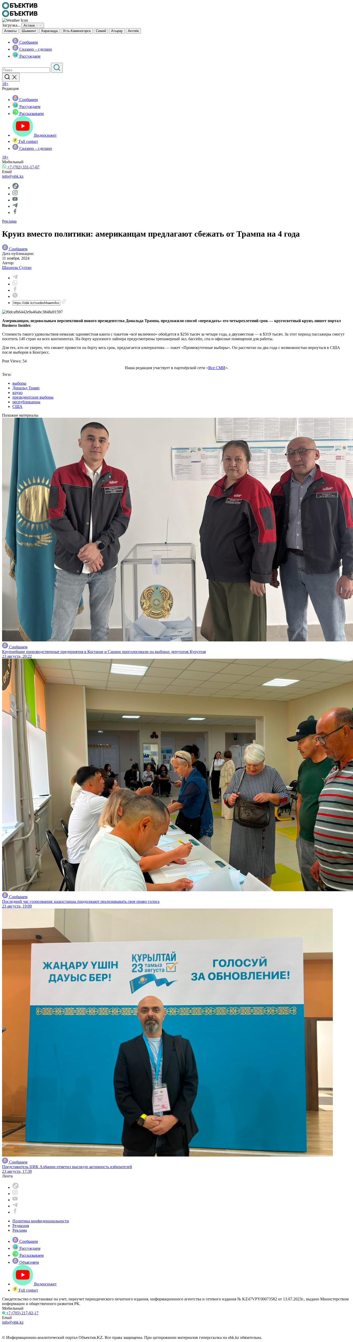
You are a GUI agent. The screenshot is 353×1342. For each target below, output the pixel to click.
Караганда (49, 31)
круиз (17, 392)
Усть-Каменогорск (77, 31)
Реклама (9, 221)
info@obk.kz (13, 176)
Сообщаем (28, 42)
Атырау (117, 31)
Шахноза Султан (17, 267)
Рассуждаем (29, 56)
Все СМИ (216, 368)
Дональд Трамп (26, 388)
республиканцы (26, 402)
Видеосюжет (45, 135)
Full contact (28, 141)
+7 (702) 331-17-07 (23, 167)
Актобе (133, 31)
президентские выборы (32, 397)
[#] (19, 7)
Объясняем (28, 1262)
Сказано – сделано (35, 49)
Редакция (20, 1225)
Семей (101, 31)
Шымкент (29, 31)
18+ (5, 84)
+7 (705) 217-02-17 (22, 1313)
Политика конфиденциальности (40, 1221)
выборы (19, 383)
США (17, 406)
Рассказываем (31, 113)
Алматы (10, 31)
